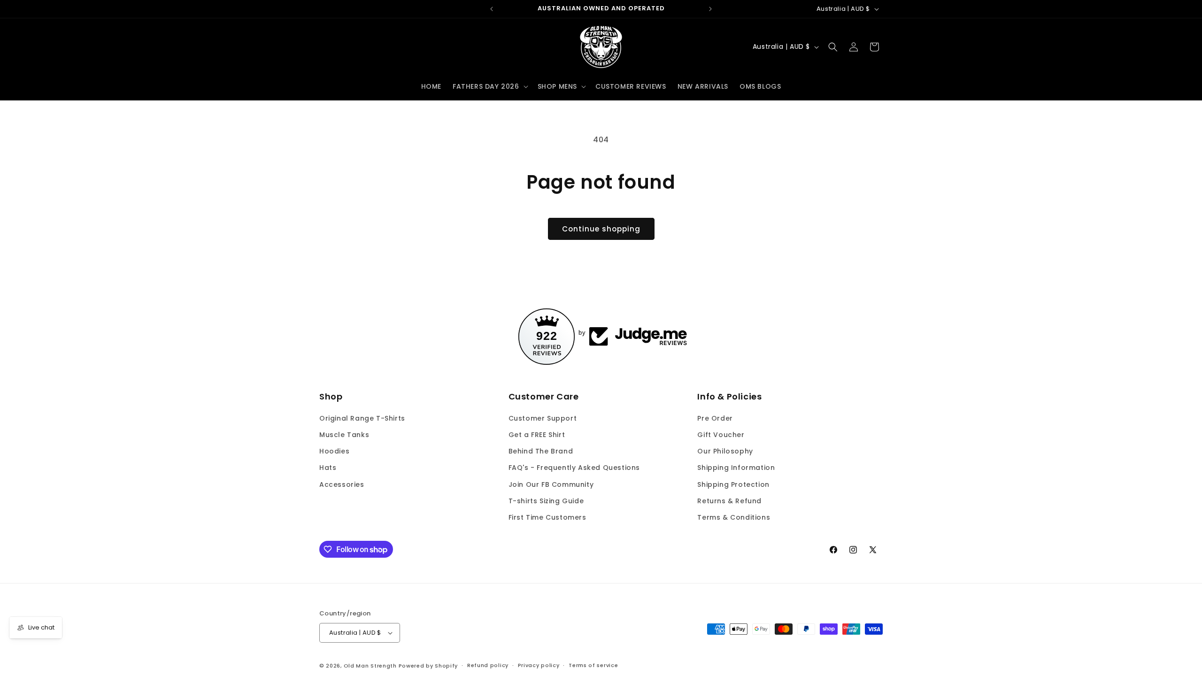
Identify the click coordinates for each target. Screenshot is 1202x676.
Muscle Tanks (344, 434)
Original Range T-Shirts (362, 418)
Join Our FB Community (551, 484)
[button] (489, 86)
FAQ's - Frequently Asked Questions (574, 467)
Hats (327, 467)
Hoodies (334, 451)
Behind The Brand (541, 451)
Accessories (341, 484)
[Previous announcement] (491, 9)
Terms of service (593, 665)
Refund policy (488, 665)
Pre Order (714, 418)
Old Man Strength (371, 665)
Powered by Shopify (428, 665)
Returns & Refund (729, 501)
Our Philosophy (725, 451)
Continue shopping (601, 229)
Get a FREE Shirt (537, 434)
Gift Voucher (720, 434)
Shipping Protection (733, 484)
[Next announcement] (710, 9)
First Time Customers (547, 517)
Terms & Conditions (733, 517)
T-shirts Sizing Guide (546, 501)
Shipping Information (736, 467)
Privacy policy (539, 665)
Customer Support (543, 418)
